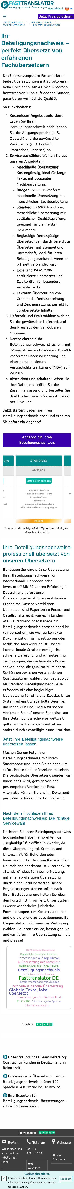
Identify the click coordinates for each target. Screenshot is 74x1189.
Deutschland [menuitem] (55, 8)
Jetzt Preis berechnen (56, 16)
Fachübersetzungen (41, 22)
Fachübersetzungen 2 (14, 25)
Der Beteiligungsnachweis (46, 25)
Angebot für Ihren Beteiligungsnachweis (37, 439)
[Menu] (4, 16)
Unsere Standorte (59, 1157)
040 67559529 (34, 1166)
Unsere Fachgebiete (13, 22)
